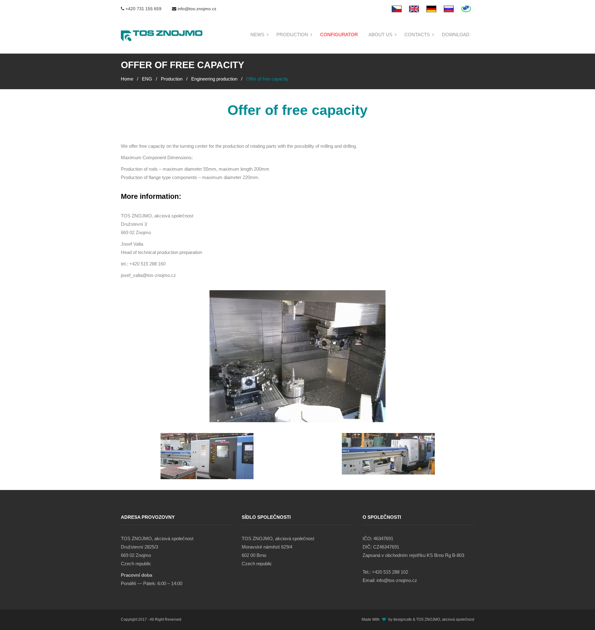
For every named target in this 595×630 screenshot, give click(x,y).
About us (380, 34)
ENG (147, 78)
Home (127, 78)
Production (292, 34)
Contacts (417, 34)
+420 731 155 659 (142, 8)
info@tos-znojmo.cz (196, 8)
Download (455, 34)
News (257, 34)
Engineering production (214, 78)
